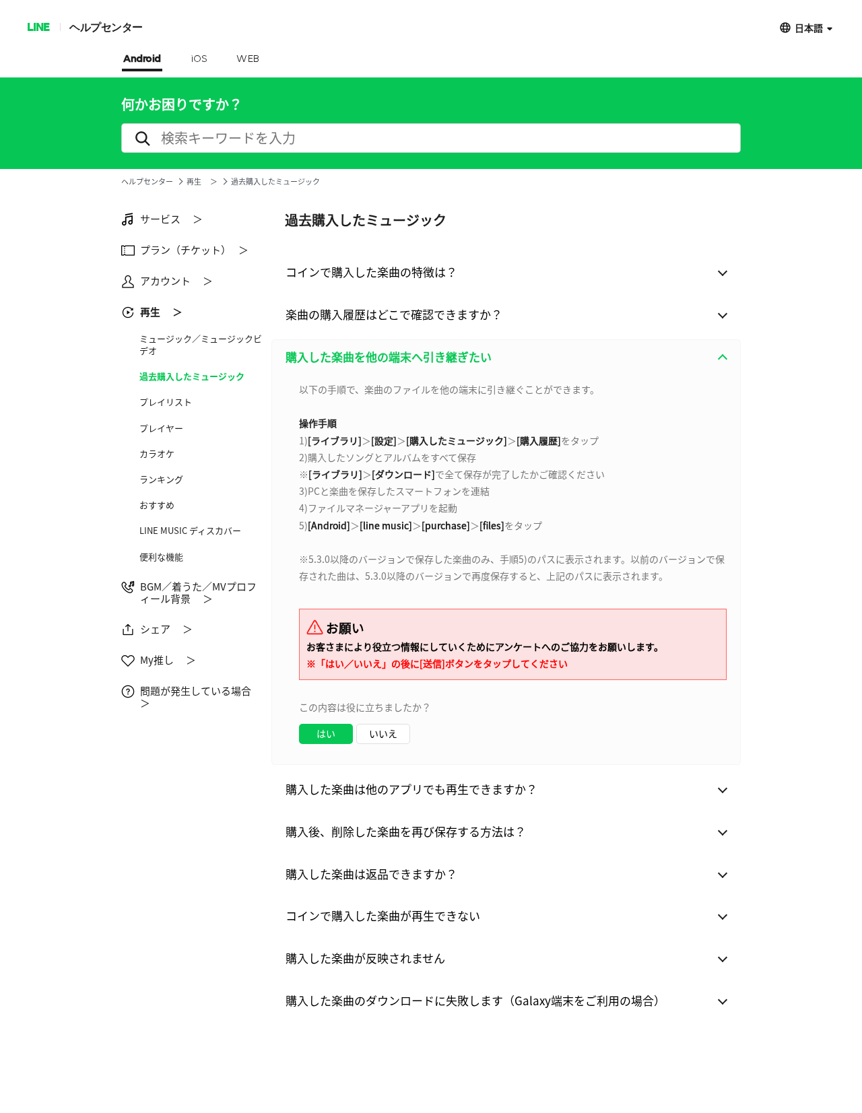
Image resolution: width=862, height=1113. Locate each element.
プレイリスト (165, 402)
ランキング (161, 479)
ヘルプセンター (106, 27)
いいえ (383, 733)
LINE (38, 27)
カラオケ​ (156, 454)
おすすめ (156, 505)
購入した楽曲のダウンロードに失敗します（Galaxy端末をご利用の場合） (475, 1000)
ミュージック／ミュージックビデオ (200, 345)
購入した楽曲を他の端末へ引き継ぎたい (389, 356)
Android (142, 59)
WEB (247, 59)
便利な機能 (161, 557)
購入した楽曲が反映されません (365, 957)
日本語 (809, 27)
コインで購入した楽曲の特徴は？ (371, 271)
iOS (199, 59)
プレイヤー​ (161, 428)
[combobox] (506, 569)
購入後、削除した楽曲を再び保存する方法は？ (406, 831)
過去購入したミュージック (191, 376)
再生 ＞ (202, 181)
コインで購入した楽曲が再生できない (383, 915)
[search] (431, 138)
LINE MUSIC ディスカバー (190, 531)
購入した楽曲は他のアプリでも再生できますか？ (411, 788)
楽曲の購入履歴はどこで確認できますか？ (394, 314)
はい (326, 733)
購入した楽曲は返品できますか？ (371, 873)
